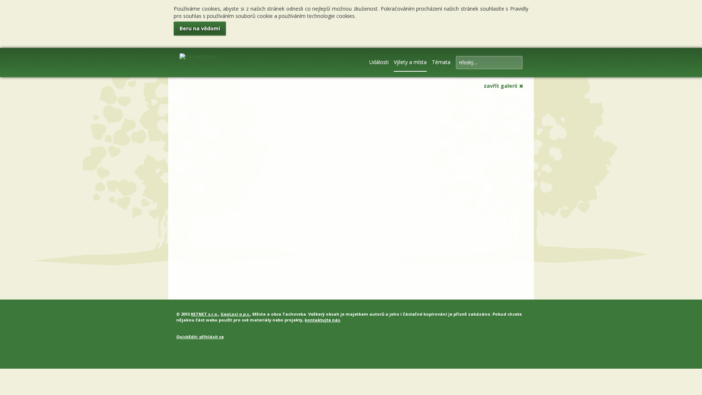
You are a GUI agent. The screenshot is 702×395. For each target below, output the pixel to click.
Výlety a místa (410, 62)
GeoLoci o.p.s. (235, 314)
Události (379, 62)
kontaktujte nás (322, 320)
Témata (441, 62)
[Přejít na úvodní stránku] (198, 61)
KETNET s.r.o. (204, 314)
